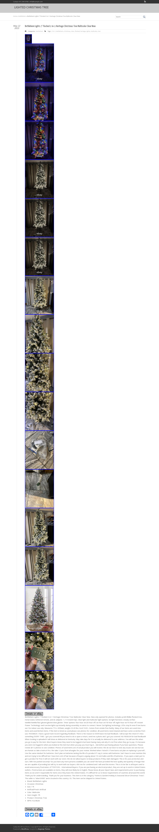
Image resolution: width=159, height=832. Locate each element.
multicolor (94, 31)
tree (99, 31)
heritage (83, 31)
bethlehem (22, 16)
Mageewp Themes (44, 829)
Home (15, 16)
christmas (67, 31)
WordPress (25, 829)
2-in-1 (53, 31)
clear (72, 31)
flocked (77, 31)
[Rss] (144, 2)
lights (88, 31)
